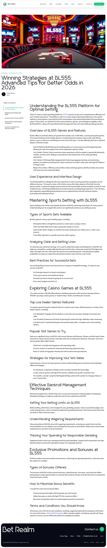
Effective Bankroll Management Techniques (13, 122)
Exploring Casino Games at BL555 (14, 118)
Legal (102, 542)
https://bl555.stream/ (54, 513)
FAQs (78, 536)
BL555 (65, 115)
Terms (97, 542)
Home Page (64, 536)
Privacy (92, 542)
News (72, 536)
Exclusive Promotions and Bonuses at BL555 (12, 127)
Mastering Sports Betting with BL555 (13, 113)
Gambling (4, 73)
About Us (86, 542)
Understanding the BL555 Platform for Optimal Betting (14, 108)
